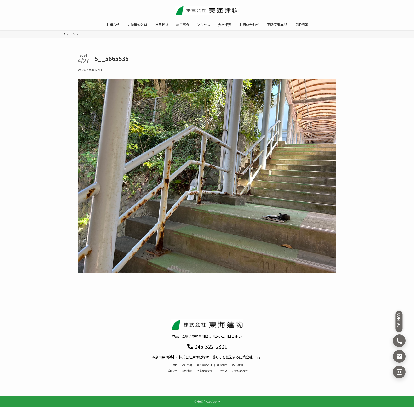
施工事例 (237, 365)
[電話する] (399, 340)
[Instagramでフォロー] (399, 372)
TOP (174, 365)
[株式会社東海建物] (207, 10)
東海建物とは (204, 365)
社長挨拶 (222, 365)
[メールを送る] (399, 356)
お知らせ (171, 371)
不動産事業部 (205, 371)
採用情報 (186, 371)
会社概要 (186, 365)
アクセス (222, 371)
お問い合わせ (240, 371)
